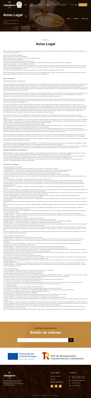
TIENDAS (41, 4)
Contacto (63, 4)
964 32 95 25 (83, 4)
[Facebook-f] (52, 386)
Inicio (25, 4)
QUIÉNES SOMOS (31, 5)
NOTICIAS (56, 4)
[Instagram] (56, 386)
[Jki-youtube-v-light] (60, 386)
